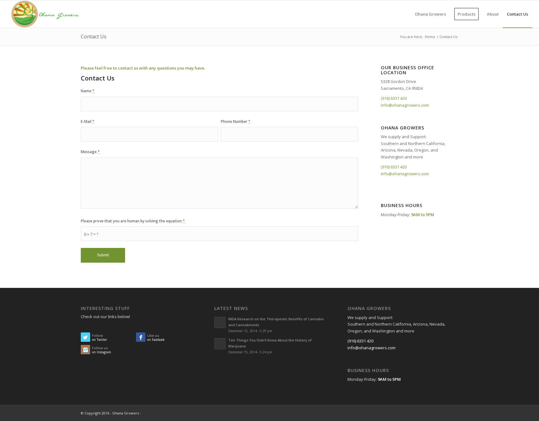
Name (88, 91)
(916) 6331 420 (394, 98)
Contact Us (93, 36)
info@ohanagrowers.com (405, 105)
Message (90, 151)
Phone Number (235, 121)
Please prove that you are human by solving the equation (133, 221)
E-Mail (88, 121)
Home (430, 36)
